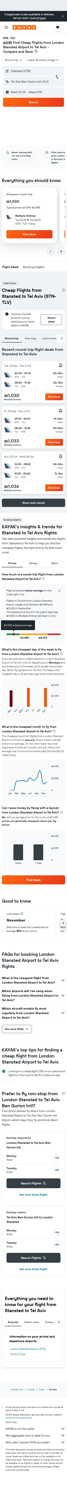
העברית (41, 18)
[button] (63, 16)
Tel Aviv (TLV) (17, 1354)
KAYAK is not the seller (20, 1429)
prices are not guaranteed (18, 1417)
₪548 (7, 42)
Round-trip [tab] (12, 338)
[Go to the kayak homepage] (24, 27)
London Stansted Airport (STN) (28, 1349)
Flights (31, 1389)
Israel (41, 1389)
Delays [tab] (33, 563)
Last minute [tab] (49, 338)
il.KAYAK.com (16, 1389)
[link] (33, 879)
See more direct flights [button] (33, 1194)
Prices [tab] (12, 563)
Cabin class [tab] (31, 1322)
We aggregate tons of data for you (28, 1435)
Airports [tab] (13, 1322)
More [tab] (54, 563)
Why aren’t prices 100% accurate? (28, 1442)
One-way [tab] (30, 338)
